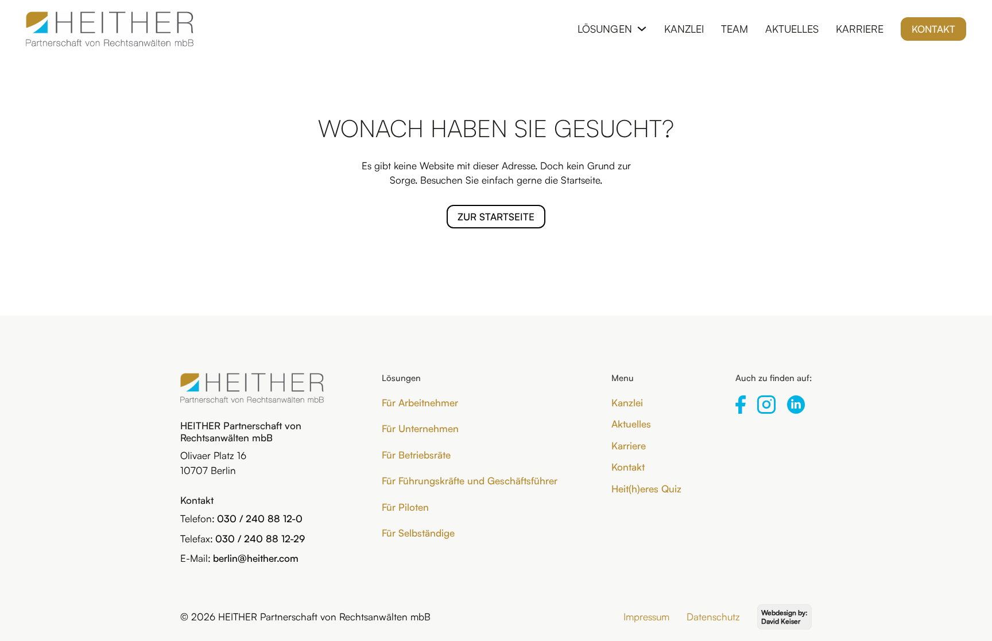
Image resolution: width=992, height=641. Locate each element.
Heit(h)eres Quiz (646, 489)
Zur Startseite (496, 217)
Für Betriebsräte (416, 455)
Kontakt (933, 29)
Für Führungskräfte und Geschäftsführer (469, 481)
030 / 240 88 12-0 (260, 518)
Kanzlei (684, 28)
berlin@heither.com (256, 558)
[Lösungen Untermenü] (642, 29)
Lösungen (605, 28)
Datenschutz (713, 617)
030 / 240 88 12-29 (260, 539)
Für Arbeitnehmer (420, 403)
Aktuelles (792, 28)
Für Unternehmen (420, 428)
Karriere (860, 28)
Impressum (646, 617)
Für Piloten (405, 507)
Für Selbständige (418, 533)
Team (734, 28)
